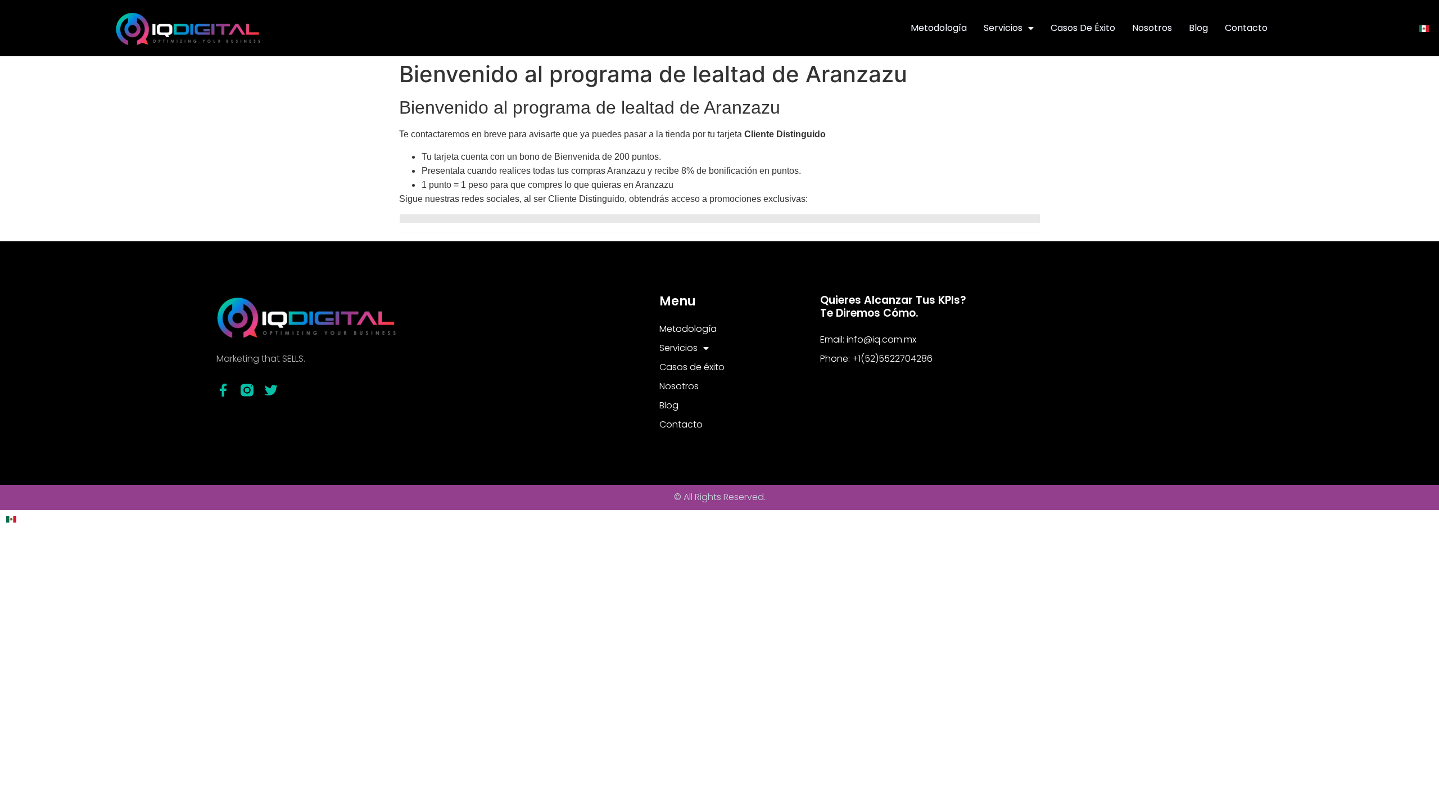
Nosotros (1152, 27)
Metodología (939, 27)
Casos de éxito (1083, 27)
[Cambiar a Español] (1424, 28)
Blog (1198, 27)
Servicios (1003, 27)
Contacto (1246, 27)
